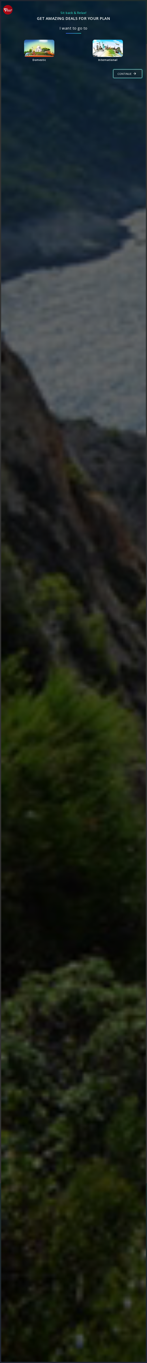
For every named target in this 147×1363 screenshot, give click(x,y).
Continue (124, 74)
